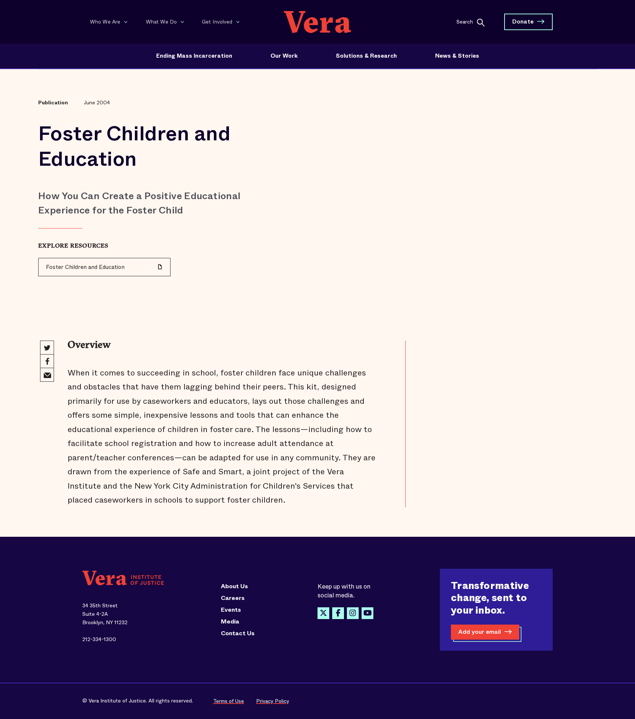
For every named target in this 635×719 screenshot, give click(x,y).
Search (464, 21)
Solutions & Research (366, 56)
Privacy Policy (272, 701)
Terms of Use (228, 701)
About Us (234, 586)
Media (230, 622)
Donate (523, 21)
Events (231, 610)
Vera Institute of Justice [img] (317, 21)
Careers (233, 598)
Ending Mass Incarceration (194, 56)
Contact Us (238, 633)
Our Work (284, 56)
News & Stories (457, 56)
